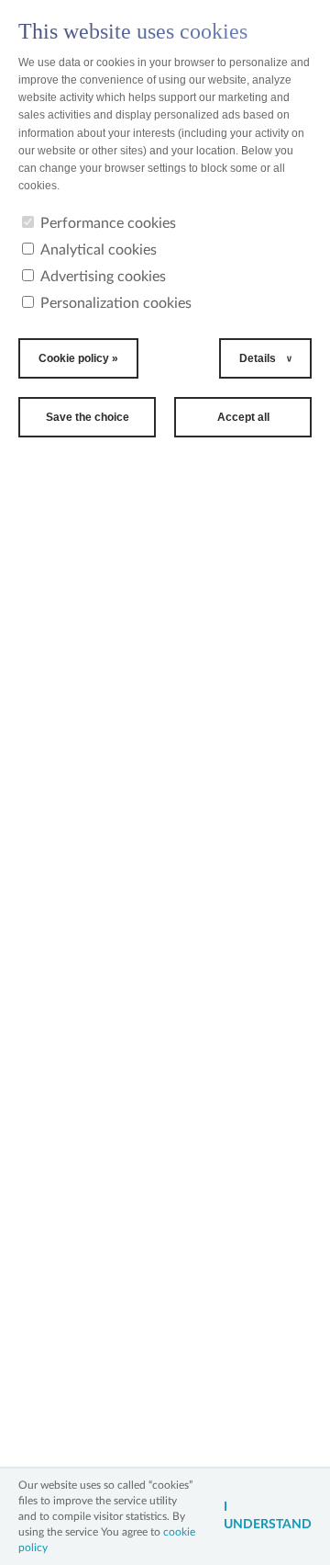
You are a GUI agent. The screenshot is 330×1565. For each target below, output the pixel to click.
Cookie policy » (78, 358)
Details (257, 358)
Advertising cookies (103, 276)
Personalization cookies (116, 303)
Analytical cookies (98, 250)
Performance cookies (108, 223)
